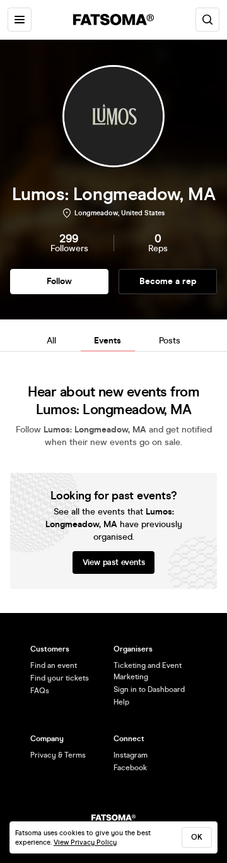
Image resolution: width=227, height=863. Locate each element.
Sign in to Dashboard (149, 689)
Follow (59, 281)
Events (107, 340)
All (51, 340)
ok (196, 837)
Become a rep (168, 281)
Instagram (131, 755)
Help (121, 702)
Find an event (53, 665)
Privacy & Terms (58, 755)
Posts (169, 340)
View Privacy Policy (85, 842)
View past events (114, 562)
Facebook (130, 767)
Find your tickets (59, 678)
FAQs (39, 690)
